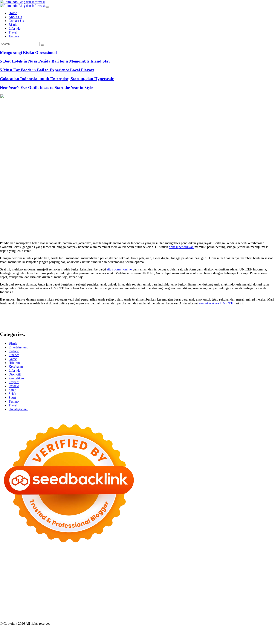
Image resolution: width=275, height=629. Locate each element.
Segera (205, 612)
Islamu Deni (128, 566)
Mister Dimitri (181, 574)
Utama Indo (149, 570)
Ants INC (127, 562)
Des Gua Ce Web (67, 593)
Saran (12, 390)
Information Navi (136, 593)
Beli (77, 608)
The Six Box (163, 585)
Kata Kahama (45, 566)
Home (13, 13)
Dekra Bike (259, 581)
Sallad (152, 574)
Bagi (41, 608)
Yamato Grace (109, 566)
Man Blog (32, 597)
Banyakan (126, 612)
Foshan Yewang (261, 558)
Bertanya (183, 604)
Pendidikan (16, 378)
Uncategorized (18, 409)
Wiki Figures (221, 558)
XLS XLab (56, 589)
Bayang (68, 608)
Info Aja (154, 604)
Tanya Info (177, 616)
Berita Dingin (58, 616)
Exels (46, 577)
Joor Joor (189, 581)
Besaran (138, 612)
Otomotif (15, 374)
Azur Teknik (36, 558)
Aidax (173, 570)
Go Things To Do (92, 593)
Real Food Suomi (35, 585)
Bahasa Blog (98, 616)
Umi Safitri (121, 604)
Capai (15, 612)
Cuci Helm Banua (188, 597)
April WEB (53, 570)
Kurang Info (135, 601)
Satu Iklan (7, 604)
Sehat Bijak (168, 604)
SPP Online (85, 577)
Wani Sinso (69, 570)
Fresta (40, 570)
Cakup (183, 608)
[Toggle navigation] (47, 7)
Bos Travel (194, 593)
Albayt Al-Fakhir (196, 562)
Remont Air (263, 589)
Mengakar (225, 608)
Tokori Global (111, 589)
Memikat (168, 612)
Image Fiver (75, 558)
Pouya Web (56, 581)
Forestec (236, 589)
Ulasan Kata (67, 612)
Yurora (209, 566)
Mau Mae (267, 593)
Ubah (35, 612)
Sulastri (33, 574)
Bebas (108, 608)
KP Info (163, 570)
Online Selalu (42, 604)
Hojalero (105, 574)
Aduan (193, 608)
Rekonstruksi (200, 574)
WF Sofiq (164, 574)
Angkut (16, 608)
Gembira (180, 612)
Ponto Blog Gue (207, 581)
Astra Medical (181, 585)
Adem (213, 608)
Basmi (49, 608)
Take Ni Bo (42, 562)
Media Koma (212, 601)
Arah (33, 608)
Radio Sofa (95, 597)
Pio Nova (133, 581)
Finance (14, 355)
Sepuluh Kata (39, 616)
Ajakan (203, 608)
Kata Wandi (209, 597)
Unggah (25, 612)
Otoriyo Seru (231, 585)
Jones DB (156, 593)
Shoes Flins (149, 581)
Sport (12, 397)
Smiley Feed (102, 577)
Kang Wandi (247, 597)
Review (14, 386)
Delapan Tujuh (56, 558)
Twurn (14, 566)
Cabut (162, 608)
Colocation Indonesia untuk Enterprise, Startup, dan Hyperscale (57, 78)
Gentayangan (86, 612)
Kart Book (58, 577)
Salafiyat (61, 566)
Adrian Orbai (121, 577)
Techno (14, 36)
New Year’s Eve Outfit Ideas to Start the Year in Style (46, 87)
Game (13, 359)
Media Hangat (195, 616)
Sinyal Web (195, 601)
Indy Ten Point (143, 585)
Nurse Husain (17, 574)
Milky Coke (249, 585)
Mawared (54, 585)
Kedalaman (153, 612)
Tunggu (45, 612)
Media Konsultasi (157, 616)
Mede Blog (72, 581)
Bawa (85, 608)
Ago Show (217, 574)
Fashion (14, 351)
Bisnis (13, 24)
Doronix (119, 558)
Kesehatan (16, 366)
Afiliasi (195, 604)
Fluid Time (108, 581)
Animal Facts (29, 589)
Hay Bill (248, 589)
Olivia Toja (178, 566)
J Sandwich (26, 593)
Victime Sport (201, 585)
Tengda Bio (220, 577)
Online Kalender (11, 585)
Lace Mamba (153, 558)
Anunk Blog (18, 558)
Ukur (54, 612)
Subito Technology (198, 558)
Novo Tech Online (85, 574)
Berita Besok (231, 601)
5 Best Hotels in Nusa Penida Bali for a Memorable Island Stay (55, 61)
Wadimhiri (113, 562)
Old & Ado (266, 585)
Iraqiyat (121, 581)
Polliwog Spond (174, 558)
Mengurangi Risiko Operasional (28, 52)
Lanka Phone (104, 558)
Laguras (36, 577)
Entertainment (18, 347)
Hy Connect (186, 570)
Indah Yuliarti (139, 604)
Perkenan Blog (79, 616)
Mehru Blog (145, 566)
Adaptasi (215, 604)
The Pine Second (159, 577)
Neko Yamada (240, 558)
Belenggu (120, 608)
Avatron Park (232, 562)
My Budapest (153, 589)
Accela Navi (59, 562)
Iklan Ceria (75, 566)
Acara (205, 604)
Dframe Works (79, 562)
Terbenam (96, 608)
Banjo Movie (191, 589)
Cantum (172, 608)
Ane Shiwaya (38, 581)
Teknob (225, 593)
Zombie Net (63, 574)
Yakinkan (193, 612)
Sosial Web (248, 601)
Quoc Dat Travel (172, 562)
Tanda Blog (116, 616)
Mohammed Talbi (170, 581)
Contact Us (16, 21)
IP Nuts (217, 585)
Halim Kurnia (103, 604)
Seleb (12, 393)
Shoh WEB (47, 574)
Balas (58, 608)
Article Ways (241, 581)
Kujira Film (264, 577)
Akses (236, 608)
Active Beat (93, 589)
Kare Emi (21, 581)
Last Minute (84, 585)
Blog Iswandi (22, 601)
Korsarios (68, 585)
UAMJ (43, 589)
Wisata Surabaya (174, 593)
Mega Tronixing (183, 577)
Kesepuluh (242, 612)
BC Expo (225, 581)
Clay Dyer (222, 589)
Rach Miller (22, 577)
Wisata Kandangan (63, 601)
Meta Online (223, 566)
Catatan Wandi (228, 597)
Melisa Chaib (195, 566)
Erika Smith (139, 577)
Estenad (201, 570)
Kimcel (89, 558)
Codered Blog (90, 581)
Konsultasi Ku (19, 616)
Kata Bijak (240, 566)
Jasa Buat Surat (231, 570)
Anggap (246, 608)
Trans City (238, 593)
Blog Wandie (86, 601)
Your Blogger (266, 601)
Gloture (72, 577)
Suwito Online (59, 597)
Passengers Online (147, 562)
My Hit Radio (110, 570)
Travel (13, 32)
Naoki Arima (9, 593)
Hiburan (14, 363)
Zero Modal (25, 562)
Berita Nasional (175, 601)
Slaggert (94, 570)
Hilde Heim (97, 562)
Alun (240, 604)
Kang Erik (253, 593)
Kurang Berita (154, 601)
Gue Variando (9, 589)
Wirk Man (17, 597)
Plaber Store (8, 562)
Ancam (5, 608)
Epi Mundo (27, 566)
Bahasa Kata (214, 616)
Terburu (152, 608)
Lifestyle (14, 28)
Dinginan (111, 612)
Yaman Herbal (74, 589)
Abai (232, 604)
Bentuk (141, 608)
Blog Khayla (41, 601)
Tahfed (4, 597)
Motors (5, 558)
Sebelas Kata (23, 604)
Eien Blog (140, 574)
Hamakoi (213, 570)
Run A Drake (172, 589)
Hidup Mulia (234, 574)
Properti (14, 382)
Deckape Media (133, 589)
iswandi (109, 597)
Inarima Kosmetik (105, 585)
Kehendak (227, 612)
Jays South (28, 570)
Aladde (83, 570)
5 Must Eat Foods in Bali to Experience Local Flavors (47, 70)
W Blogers (91, 566)
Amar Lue (7, 581)
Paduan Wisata (62, 604)
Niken (44, 597)
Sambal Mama (130, 570)
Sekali (215, 612)
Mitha (253, 566)
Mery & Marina (122, 574)
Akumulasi (267, 604)
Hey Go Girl (134, 558)
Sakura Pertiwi (83, 604)
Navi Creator (78, 597)
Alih (247, 604)
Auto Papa (215, 562)
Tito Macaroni (114, 593)
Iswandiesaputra (126, 597)
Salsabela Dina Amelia (111, 601)
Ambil (255, 604)
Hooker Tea (237, 577)
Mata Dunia (211, 593)
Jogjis (16, 570)
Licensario (125, 585)
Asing (25, 608)
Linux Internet (44, 593)
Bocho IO (208, 589)
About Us (15, 17)
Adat (225, 604)
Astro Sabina (251, 562)
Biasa (131, 608)
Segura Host (203, 577)
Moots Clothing (253, 570)
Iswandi (169, 597)
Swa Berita (162, 566)
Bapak (100, 612)
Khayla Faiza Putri (150, 597)
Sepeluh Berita (135, 616)
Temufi (251, 577)
